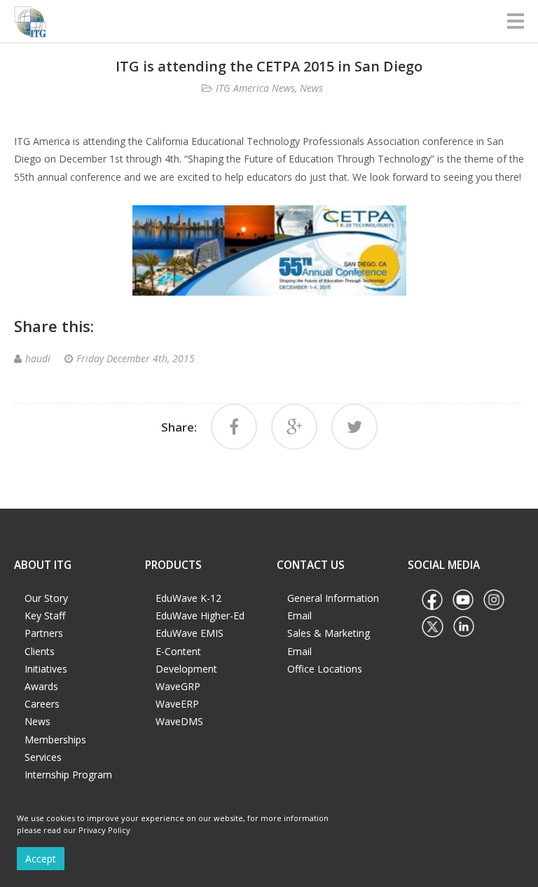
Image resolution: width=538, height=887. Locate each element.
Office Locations (324, 668)
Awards (41, 686)
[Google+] (294, 427)
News (311, 88)
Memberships (55, 739)
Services (43, 757)
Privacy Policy (104, 830)
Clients (40, 651)
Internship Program (68, 774)
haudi (37, 358)
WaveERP (177, 703)
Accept (40, 858)
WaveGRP (178, 686)
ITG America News (255, 88)
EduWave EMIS (189, 633)
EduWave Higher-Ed (200, 615)
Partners (44, 633)
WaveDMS (179, 721)
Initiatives (46, 668)
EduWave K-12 (188, 598)
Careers (42, 703)
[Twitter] (354, 427)
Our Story (46, 598)
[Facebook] (234, 427)
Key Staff (45, 615)
